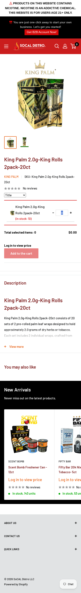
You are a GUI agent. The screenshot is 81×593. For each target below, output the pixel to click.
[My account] (65, 46)
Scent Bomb (16, 461)
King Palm (11, 176)
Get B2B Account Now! (41, 32)
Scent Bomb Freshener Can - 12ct (27, 469)
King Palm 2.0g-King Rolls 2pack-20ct (30, 212)
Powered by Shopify (16, 584)
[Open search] (57, 46)
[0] (73, 46)
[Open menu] (6, 46)
